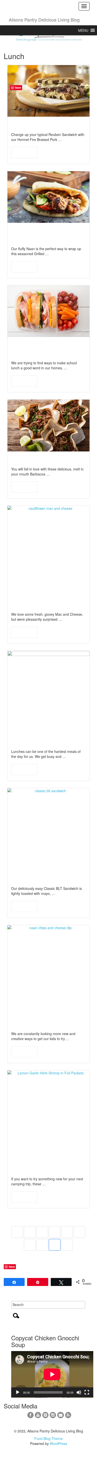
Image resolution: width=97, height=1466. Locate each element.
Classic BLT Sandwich (42, 878)
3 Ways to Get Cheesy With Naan (42, 1019)
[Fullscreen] (86, 1392)
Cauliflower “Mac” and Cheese (42, 600)
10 (67, 1244)
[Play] (17, 1392)
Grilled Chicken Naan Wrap (41, 234)
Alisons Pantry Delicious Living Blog (44, 19)
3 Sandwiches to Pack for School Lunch (47, 349)
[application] (52, 1374)
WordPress (58, 1443)
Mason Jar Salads (36, 741)
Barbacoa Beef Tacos (41, 459)
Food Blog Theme (48, 1438)
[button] (83, 30)
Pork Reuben (29, 124)
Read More (24, 152)
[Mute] (78, 1392)
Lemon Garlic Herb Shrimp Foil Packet (38, 1165)
